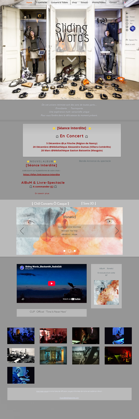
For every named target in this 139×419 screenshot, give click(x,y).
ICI (51, 186)
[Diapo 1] (70, 251)
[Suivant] (117, 231)
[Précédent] (22, 231)
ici (106, 275)
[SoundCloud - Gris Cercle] (127, 30)
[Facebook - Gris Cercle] (127, 17)
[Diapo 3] (65, 250)
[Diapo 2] (75, 251)
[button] (128, 13)
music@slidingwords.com (69, 398)
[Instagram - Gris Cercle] (127, 20)
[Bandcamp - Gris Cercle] (127, 27)
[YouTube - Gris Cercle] (127, 23)
